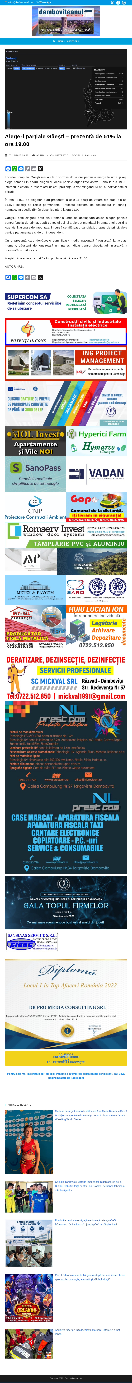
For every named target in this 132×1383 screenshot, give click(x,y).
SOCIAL (76, 155)
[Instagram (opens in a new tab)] (123, 3)
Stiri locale (90, 155)
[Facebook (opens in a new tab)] (118, 3)
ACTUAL (41, 155)
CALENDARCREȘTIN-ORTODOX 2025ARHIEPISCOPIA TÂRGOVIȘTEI (66, 1058)
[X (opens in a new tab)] (112, 3)
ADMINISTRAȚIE (58, 155)
